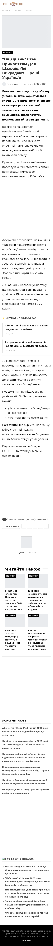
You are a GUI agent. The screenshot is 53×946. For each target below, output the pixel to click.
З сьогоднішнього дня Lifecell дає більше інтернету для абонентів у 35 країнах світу (26, 905)
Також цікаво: (22, 859)
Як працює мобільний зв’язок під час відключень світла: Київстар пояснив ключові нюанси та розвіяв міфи (23, 757)
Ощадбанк (41, 519)
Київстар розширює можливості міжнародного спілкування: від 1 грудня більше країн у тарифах (25, 770)
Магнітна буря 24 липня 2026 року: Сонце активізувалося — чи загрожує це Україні (27, 870)
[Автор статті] (26, 542)
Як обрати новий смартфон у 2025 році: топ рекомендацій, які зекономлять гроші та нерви (25, 744)
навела (41, 162)
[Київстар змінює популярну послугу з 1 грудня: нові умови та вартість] (15, 620)
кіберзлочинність (16, 519)
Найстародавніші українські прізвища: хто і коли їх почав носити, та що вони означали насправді (27, 893)
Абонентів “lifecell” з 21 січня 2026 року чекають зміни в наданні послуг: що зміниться (25, 731)
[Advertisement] (26, 209)
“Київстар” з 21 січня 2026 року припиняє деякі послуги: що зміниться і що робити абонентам (27, 882)
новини (30, 519)
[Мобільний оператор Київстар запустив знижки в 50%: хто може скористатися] (15, 581)
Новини (7, 52)
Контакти (26, 940)
